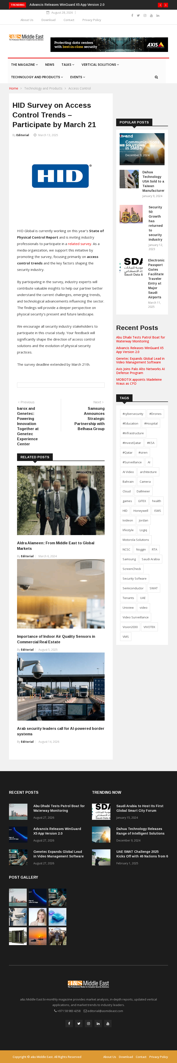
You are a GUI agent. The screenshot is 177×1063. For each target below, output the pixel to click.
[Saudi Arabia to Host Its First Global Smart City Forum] (102, 812)
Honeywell (140, 511)
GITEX (142, 501)
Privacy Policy (92, 20)
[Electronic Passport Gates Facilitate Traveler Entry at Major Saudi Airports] (132, 268)
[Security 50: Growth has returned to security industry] (132, 215)
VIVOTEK (149, 627)
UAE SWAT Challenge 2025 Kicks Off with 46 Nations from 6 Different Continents (142, 856)
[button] (160, 5)
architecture (148, 472)
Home (13, 88)
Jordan (143, 520)
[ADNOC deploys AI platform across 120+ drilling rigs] (38, 944)
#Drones (155, 414)
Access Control (79, 88)
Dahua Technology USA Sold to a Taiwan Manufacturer (153, 181)
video (144, 607)
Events (76, 77)
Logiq (143, 530)
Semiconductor (133, 588)
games (127, 501)
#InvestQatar (132, 443)
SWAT (154, 588)
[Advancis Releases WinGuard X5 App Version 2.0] (19, 835)
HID (125, 511)
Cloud (127, 491)
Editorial (22, 135)
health (156, 501)
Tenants (128, 598)
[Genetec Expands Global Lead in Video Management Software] (19, 858)
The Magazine (23, 64)
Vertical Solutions (99, 64)
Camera (145, 481)
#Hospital (151, 423)
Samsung (129, 559)
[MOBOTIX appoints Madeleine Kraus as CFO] (38, 924)
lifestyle (128, 530)
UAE (143, 598)
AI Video (128, 472)
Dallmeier (143, 491)
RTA (154, 549)
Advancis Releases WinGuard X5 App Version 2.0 (67, 4)
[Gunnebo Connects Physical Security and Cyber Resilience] (18, 944)
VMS (126, 637)
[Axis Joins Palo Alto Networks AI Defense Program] (18, 924)
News (49, 64)
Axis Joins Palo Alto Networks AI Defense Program (140, 371)
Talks (67, 64)
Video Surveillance (136, 617)
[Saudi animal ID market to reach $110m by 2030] (57, 944)
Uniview (128, 607)
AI (149, 462)
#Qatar (128, 452)
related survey (79, 243)
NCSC (126, 549)
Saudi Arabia (151, 559)
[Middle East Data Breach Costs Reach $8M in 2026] (57, 924)
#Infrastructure (133, 433)
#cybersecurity (133, 414)
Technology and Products (36, 77)
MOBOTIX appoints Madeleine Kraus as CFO (139, 381)
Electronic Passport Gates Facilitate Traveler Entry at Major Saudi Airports (156, 278)
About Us (27, 20)
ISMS (157, 511)
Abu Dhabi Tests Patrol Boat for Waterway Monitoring (140, 339)
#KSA (150, 443)
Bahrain (128, 481)
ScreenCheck (132, 569)
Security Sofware (135, 578)
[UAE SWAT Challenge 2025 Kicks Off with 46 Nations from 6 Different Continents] (102, 858)
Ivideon (128, 520)
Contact (69, 20)
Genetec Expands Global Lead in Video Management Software (140, 360)
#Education (130, 423)
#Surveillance (132, 462)
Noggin (141, 549)
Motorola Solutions (136, 540)
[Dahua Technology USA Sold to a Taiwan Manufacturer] (129, 180)
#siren (143, 452)
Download (48, 20)
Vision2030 (130, 627)
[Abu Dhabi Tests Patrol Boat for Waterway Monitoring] (19, 812)
